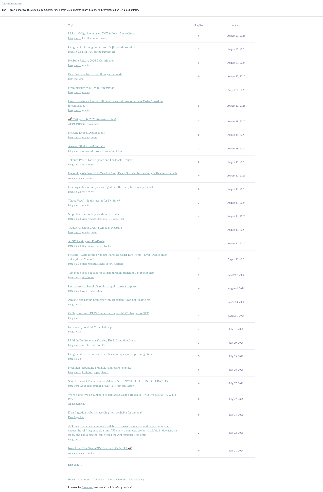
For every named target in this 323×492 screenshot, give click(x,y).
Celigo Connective (12, 3)
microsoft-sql (108, 52)
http (84, 38)
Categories (83, 479)
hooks (93, 345)
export (99, 246)
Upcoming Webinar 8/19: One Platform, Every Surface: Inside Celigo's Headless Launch (122, 173)
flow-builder (93, 38)
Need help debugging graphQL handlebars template (99, 367)
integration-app (118, 386)
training (90, 453)
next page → (75, 464)
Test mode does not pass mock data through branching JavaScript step (111, 272)
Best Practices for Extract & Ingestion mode (95, 74)
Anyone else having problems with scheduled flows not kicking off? (110, 299)
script (121, 219)
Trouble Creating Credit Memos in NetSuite (95, 227)
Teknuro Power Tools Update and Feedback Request (100, 160)
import (94, 137)
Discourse (87, 487)
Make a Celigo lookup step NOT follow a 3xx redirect (101, 33)
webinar (90, 178)
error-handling (89, 219)
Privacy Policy (136, 479)
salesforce (118, 264)
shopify (100, 291)
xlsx (105, 246)
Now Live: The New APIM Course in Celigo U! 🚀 (100, 448)
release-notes (93, 124)
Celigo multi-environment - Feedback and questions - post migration (110, 354)
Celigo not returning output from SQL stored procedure (102, 47)
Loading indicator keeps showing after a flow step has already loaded (110, 187)
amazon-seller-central (92, 151)
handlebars (87, 52)
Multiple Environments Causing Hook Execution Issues (102, 340)
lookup (104, 38)
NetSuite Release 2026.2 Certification (91, 60)
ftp (109, 246)
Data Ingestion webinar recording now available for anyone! (105, 412)
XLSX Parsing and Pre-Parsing (87, 241)
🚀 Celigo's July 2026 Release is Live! (92, 119)
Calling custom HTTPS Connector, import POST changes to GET (108, 313)
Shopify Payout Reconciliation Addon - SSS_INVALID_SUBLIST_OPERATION (118, 381)
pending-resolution (113, 151)
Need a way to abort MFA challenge (90, 327)
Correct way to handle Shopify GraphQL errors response (102, 286)
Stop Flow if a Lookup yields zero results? (94, 214)
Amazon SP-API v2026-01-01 (86, 146)
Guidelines (98, 479)
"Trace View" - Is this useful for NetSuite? (94, 200)
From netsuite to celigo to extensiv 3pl (91, 87)
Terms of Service (116, 479)
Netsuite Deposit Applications (86, 132)
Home (71, 479)
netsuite (97, 52)
